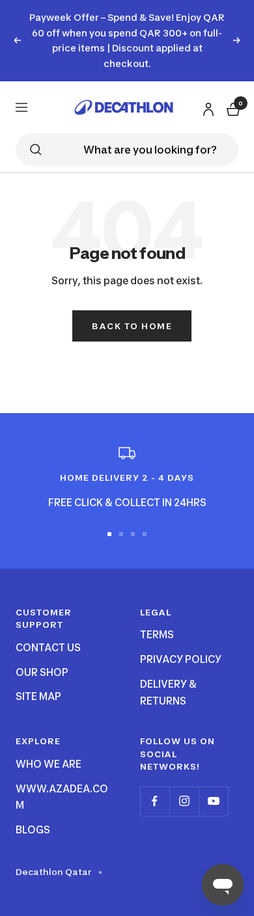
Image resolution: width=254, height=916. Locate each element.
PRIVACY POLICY (180, 659)
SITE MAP (38, 696)
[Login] (206, 106)
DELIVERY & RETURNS (168, 692)
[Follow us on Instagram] (184, 801)
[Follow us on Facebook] (154, 801)
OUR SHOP (42, 672)
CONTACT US (48, 647)
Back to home (132, 326)
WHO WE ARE (48, 764)
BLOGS (33, 830)
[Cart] (231, 107)
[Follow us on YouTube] (213, 801)
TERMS (157, 634)
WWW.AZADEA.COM (62, 797)
